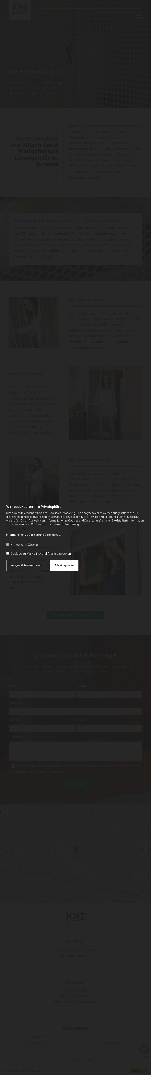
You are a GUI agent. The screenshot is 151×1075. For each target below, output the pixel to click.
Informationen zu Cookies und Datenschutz (33, 534)
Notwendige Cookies (24, 545)
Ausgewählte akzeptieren (26, 565)
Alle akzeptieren (64, 565)
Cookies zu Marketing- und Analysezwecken (40, 553)
